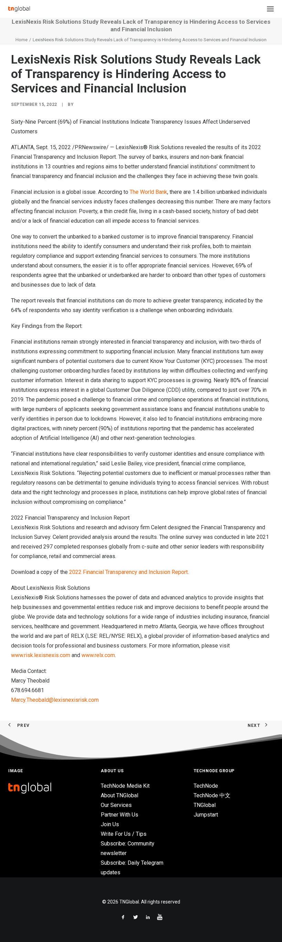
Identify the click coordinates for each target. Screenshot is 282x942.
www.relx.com (98, 655)
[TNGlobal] (19, 9)
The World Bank (148, 192)
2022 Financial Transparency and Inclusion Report (128, 572)
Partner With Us (119, 814)
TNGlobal (205, 805)
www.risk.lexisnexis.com (40, 655)
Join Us (110, 824)
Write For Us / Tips (124, 834)
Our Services (116, 805)
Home (21, 39)
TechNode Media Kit (125, 786)
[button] (270, 9)
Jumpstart (206, 814)
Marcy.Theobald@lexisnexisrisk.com (55, 700)
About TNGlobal (119, 795)
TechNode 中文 (212, 795)
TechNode (206, 786)
